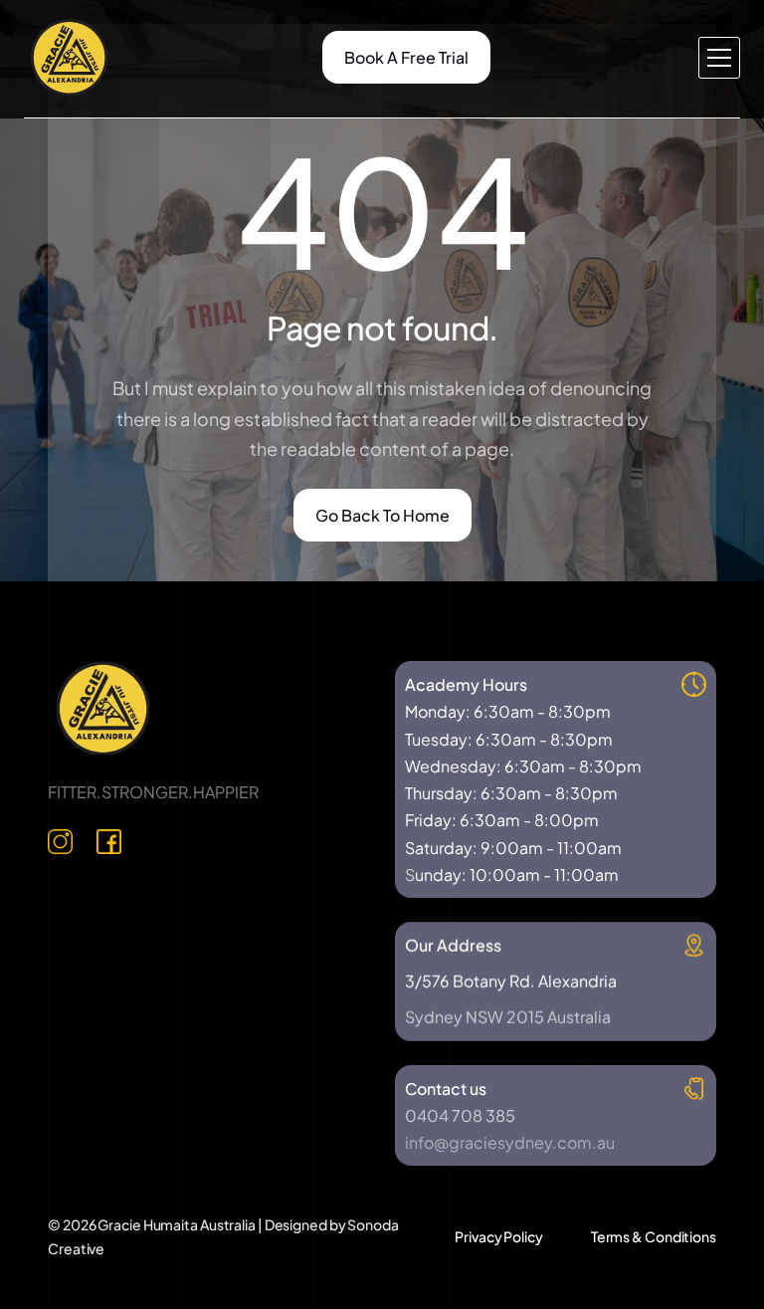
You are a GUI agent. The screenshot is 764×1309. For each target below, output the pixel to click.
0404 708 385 (460, 1115)
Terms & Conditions (653, 1236)
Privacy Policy (499, 1236)
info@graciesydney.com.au (510, 1142)
